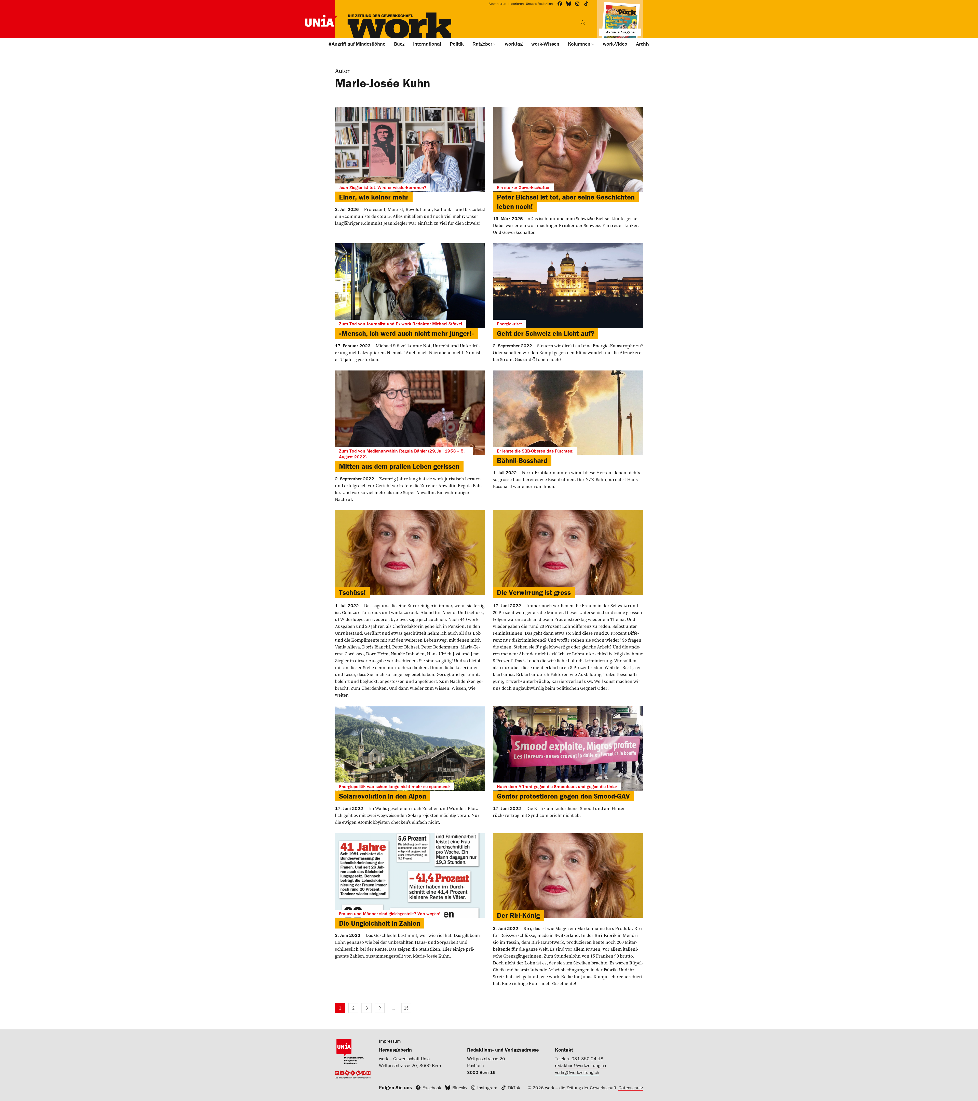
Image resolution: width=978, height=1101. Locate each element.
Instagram (487, 1088)
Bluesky (459, 1088)
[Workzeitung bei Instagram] (577, 4)
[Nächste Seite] (380, 1008)
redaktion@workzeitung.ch (580, 1065)
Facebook (432, 1088)
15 (406, 1008)
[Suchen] (583, 23)
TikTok (514, 1088)
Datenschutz (630, 1088)
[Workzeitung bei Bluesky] (569, 4)
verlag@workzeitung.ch (577, 1072)
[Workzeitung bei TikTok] (586, 4)
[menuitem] (340, 1008)
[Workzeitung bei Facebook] (560, 4)
